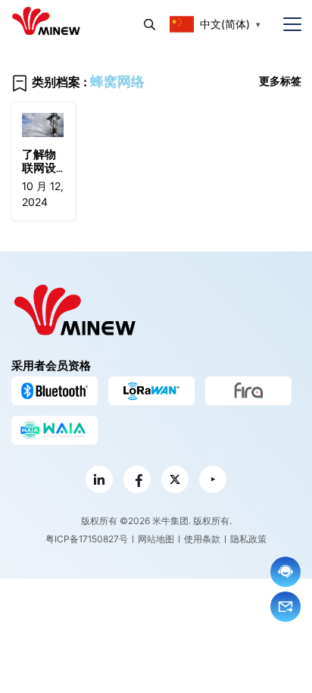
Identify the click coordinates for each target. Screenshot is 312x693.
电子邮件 (285, 607)
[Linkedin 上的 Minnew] (99, 479)
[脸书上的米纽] (137, 479)
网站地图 (156, 539)
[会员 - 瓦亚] (54, 430)
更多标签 (280, 80)
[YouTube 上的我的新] (212, 479)
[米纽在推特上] (175, 479)
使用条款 (202, 539)
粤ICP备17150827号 (86, 539)
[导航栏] (286, 24)
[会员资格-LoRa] (151, 390)
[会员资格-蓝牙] (54, 390)
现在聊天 (285, 572)
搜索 (149, 24)
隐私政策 (248, 539)
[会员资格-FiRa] (248, 390)
